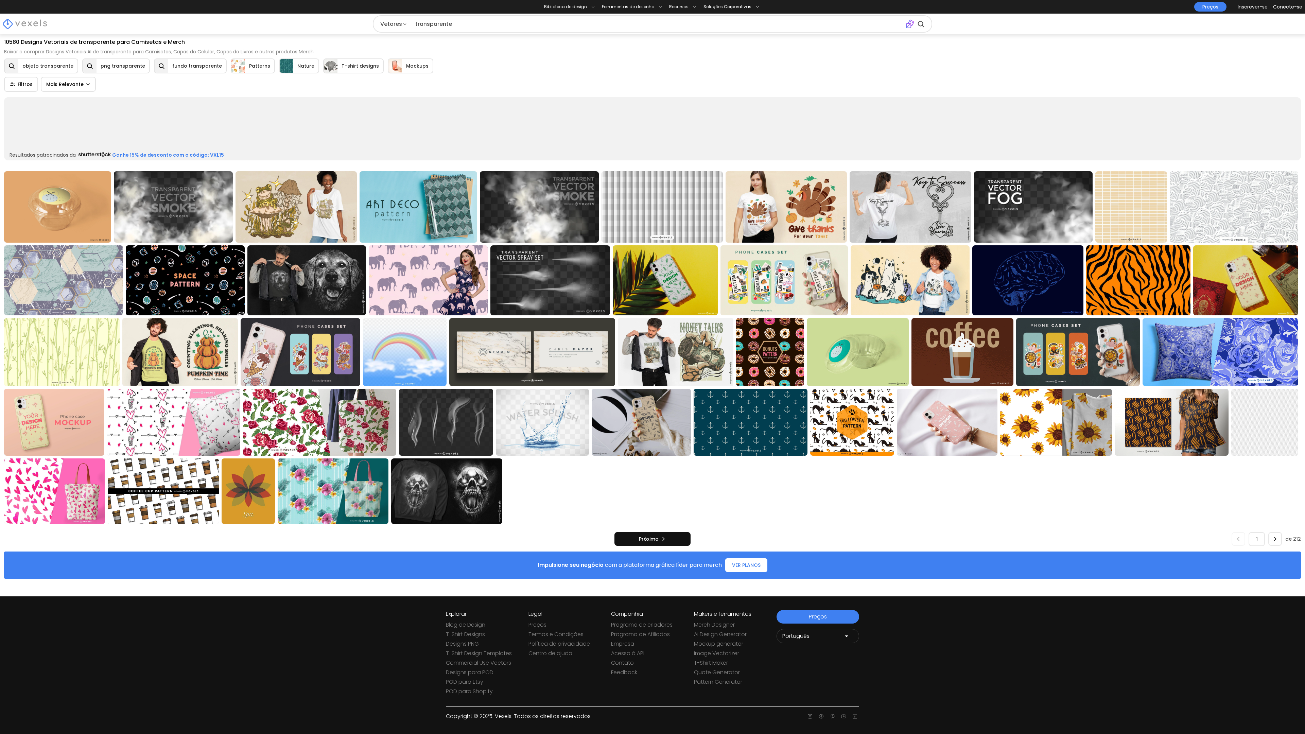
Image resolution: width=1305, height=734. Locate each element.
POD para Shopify (469, 691)
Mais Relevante (65, 84)
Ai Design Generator (720, 634)
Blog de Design (465, 625)
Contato (622, 663)
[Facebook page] (821, 716)
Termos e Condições (556, 634)
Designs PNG (462, 644)
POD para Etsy (464, 682)
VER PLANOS (746, 496)
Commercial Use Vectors (478, 663)
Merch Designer (714, 625)
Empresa (622, 644)
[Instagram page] (810, 716)
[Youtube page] (843, 716)
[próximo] (1275, 470)
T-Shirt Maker (711, 663)
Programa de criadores (642, 625)
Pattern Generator (718, 682)
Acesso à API (627, 653)
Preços (537, 625)
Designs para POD (469, 672)
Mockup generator (718, 644)
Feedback (624, 672)
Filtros (25, 84)
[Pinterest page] (832, 716)
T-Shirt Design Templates (479, 653)
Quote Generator (717, 672)
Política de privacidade (559, 644)
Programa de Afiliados (640, 634)
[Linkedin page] (855, 716)
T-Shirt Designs (465, 634)
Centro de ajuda (550, 653)
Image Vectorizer (716, 653)
